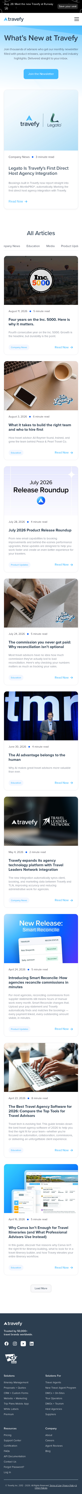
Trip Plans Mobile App (16, 1403)
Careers (49, 1440)
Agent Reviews (54, 1446)
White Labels (11, 1409)
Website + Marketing (15, 1398)
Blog (48, 1451)
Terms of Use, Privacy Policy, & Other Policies (56, 1486)
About (48, 1435)
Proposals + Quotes (15, 1388)
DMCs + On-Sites (54, 1393)
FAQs (7, 1451)
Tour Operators (53, 1398)
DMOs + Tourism (54, 1403)
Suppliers (50, 1414)
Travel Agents (53, 1382)
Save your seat (67, 6)
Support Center (12, 1440)
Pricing (7, 1435)
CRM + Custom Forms (16, 1393)
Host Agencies (53, 1409)
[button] (76, 19)
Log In (7, 1472)
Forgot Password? (14, 1467)
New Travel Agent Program (60, 1388)
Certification (10, 1446)
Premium (9, 1414)
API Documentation (15, 1456)
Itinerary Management (16, 1382)
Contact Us (10, 1461)
